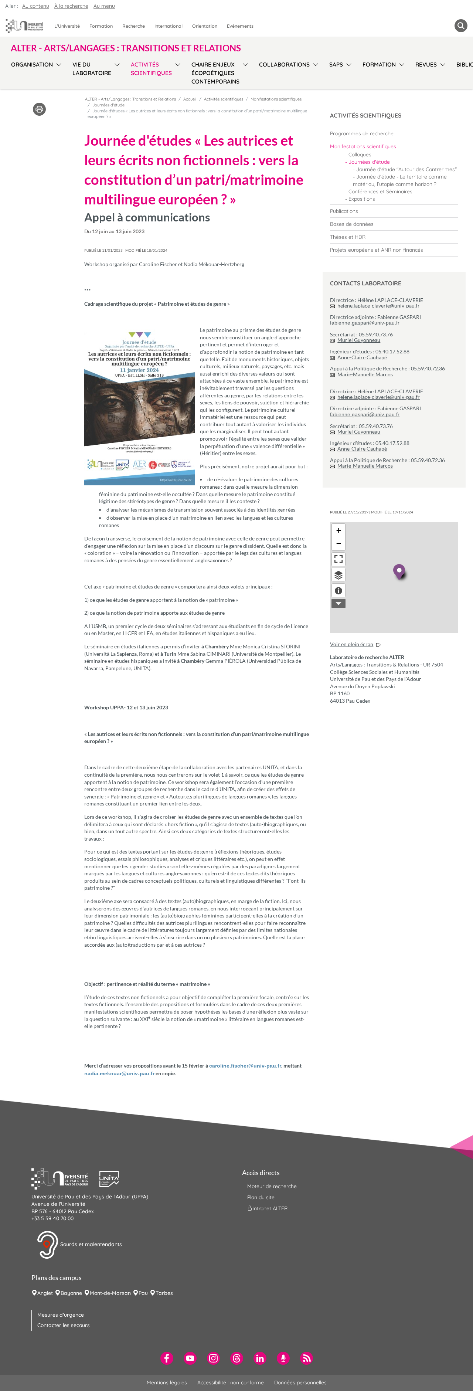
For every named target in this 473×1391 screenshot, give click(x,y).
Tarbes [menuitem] (164, 1293)
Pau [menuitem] (143, 1293)
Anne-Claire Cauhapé (362, 357)
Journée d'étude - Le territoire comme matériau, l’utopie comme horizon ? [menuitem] (400, 180)
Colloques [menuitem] (359, 154)
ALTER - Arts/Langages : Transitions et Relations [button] (126, 48)
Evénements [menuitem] (240, 26)
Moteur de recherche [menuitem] (272, 1186)
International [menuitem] (168, 26)
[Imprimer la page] (39, 108)
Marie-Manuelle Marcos (365, 374)
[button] (65, 1178)
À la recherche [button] (71, 6)
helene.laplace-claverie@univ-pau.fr (378, 305)
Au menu (104, 6)
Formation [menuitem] (101, 26)
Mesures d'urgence (60, 1315)
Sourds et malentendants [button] (90, 1244)
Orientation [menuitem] (204, 26)
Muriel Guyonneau (358, 340)
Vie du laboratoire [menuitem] (91, 69)
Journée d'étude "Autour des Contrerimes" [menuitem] (406, 169)
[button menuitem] (461, 25)
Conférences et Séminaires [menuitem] (380, 191)
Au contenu (35, 6)
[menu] (57, 72)
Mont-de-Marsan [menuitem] (110, 1293)
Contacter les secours (63, 1325)
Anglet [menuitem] (45, 1293)
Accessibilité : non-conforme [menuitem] (230, 1382)
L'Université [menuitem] (67, 26)
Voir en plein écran (351, 644)
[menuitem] (394, 133)
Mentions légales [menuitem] (167, 1382)
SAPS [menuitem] (336, 64)
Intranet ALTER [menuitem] (269, 1208)
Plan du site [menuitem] (261, 1197)
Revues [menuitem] (426, 64)
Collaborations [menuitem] (284, 64)
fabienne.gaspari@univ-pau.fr (364, 323)
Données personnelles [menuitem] (300, 1382)
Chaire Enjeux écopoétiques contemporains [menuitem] (215, 73)
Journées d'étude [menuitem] (369, 162)
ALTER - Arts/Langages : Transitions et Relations (130, 99)
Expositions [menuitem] (361, 199)
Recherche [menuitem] (133, 26)
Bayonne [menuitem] (71, 1293)
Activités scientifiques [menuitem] (151, 69)
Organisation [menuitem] (32, 64)
